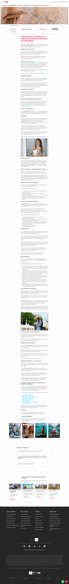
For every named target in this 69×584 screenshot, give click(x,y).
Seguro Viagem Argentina (25, 516)
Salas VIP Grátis (24, 528)
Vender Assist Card (38, 525)
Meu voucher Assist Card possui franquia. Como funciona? (30, 451)
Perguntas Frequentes (39, 527)
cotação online (32, 405)
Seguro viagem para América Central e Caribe (30, 397)
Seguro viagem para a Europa (27, 394)
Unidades (37, 518)
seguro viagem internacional (43, 73)
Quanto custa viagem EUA (54, 518)
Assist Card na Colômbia (11, 518)
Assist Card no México (10, 520)
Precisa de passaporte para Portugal (55, 529)
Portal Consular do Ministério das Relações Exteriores (30, 63)
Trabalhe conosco (38, 514)
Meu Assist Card (38, 520)
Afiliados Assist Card (39, 523)
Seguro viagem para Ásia (26, 400)
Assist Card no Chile (10, 516)
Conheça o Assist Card (39, 516)
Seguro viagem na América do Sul (28, 398)
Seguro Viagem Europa (25, 518)
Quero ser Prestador (39, 529)
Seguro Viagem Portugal (25, 520)
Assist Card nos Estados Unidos (12, 525)
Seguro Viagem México (25, 523)
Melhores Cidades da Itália (55, 520)
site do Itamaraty (28, 106)
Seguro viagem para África (26, 399)
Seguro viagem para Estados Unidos (28, 396)
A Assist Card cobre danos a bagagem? (26, 463)
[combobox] (15, 29)
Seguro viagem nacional (26, 403)
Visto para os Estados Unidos (55, 523)
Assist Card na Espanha (10, 527)
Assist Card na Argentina (11, 514)
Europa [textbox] (14, 29)
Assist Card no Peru (10, 523)
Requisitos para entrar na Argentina (54, 526)
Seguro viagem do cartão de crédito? (26, 526)
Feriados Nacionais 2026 (54, 514)
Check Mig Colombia (53, 516)
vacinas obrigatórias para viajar (42, 136)
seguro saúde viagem (37, 358)
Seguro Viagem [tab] (14, 25)
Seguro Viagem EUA (24, 514)
